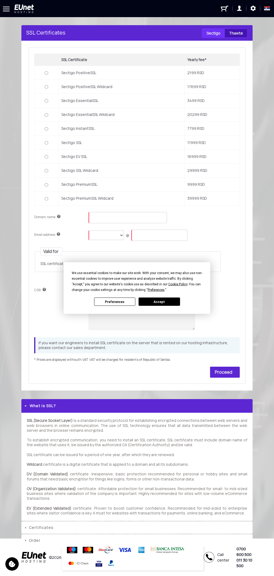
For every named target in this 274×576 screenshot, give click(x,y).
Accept (159, 302)
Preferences (114, 302)
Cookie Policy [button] (177, 284)
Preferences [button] (156, 290)
